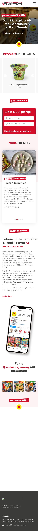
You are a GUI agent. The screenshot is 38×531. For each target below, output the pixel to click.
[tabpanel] (19, 22)
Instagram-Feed (18, 400)
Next (32, 75)
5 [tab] (23, 219)
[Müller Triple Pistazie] (19, 75)
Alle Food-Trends (18, 230)
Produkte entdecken (12, 33)
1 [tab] (19, 39)
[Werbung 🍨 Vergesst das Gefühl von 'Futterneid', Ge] (30, 386)
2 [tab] (17, 219)
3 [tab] (19, 219)
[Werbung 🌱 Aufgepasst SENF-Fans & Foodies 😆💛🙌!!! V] (19, 386)
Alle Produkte (18, 100)
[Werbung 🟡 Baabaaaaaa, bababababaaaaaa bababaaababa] (7, 386)
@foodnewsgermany (16, 367)
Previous (5, 75)
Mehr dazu (7, 296)
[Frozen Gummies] (19, 186)
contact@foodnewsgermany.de (15, 525)
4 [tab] (21, 219)
